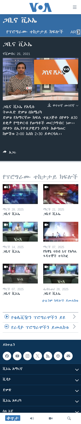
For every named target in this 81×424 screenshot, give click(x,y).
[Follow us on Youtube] (17, 356)
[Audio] (32, 418)
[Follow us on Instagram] (27, 356)
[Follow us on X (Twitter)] (37, 356)
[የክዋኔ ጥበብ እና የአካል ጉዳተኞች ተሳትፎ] (60, 232)
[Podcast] (58, 356)
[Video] (50, 418)
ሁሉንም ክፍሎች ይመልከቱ (60, 300)
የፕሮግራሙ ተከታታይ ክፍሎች (34, 31)
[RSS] (48, 356)
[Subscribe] (68, 356)
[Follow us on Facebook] (7, 356)
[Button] (9, 153)
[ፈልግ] (69, 418)
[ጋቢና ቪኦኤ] (20, 194)
